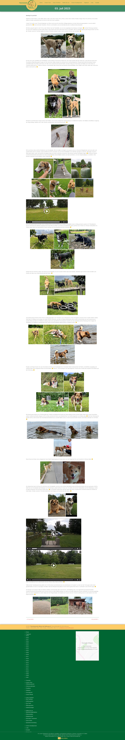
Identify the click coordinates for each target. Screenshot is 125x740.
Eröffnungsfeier (29, 701)
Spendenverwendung (31, 722)
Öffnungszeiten (29, 705)
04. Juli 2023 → (95, 619)
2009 (27, 673)
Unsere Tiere (48, 2)
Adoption (28, 690)
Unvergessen (29, 692)
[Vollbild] (66, 222)
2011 (27, 669)
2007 (27, 677)
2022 (27, 644)
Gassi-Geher (29, 720)
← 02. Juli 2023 (29, 619)
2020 (27, 637)
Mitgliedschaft (29, 716)
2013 (27, 664)
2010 (27, 671)
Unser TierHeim (56, 2)
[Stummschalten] (64, 222)
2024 (27, 648)
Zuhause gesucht (30, 684)
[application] (47, 211)
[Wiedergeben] (27, 222)
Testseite (28, 680)
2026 (27, 642)
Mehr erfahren (64, 738)
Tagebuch (86, 2)
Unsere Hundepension (76, 2)
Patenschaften (29, 714)
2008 (27, 675)
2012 (27, 667)
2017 (27, 656)
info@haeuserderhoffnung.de (67, 627)
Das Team (28, 703)
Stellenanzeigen (30, 707)
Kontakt (97, 2)
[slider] (52, 548)
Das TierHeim (29, 699)
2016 (27, 658)
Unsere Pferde (29, 694)
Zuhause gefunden (30, 686)
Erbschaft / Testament (31, 718)
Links (92, 2)
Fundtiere (28, 688)
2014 (27, 662)
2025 (27, 650)
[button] (46, 211)
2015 (27, 660)
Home (41, 2)
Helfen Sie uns (66, 2)
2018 (27, 654)
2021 (27, 639)
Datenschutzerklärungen (87, 649)
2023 (27, 646)
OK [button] (59, 738)
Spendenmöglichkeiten (31, 712)
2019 (27, 635)
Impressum (28, 732)
